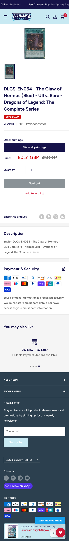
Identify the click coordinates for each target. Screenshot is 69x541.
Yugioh (9, 124)
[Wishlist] (60, 532)
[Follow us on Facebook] (6, 478)
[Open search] (48, 17)
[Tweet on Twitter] (55, 216)
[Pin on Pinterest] (48, 216)
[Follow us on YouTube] (27, 478)
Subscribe (15, 442)
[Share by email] (62, 216)
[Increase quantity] (41, 170)
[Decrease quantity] (22, 170)
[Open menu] (5, 16)
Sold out (34, 183)
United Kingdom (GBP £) (19, 459)
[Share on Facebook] (41, 216)
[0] (62, 17)
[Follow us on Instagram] (20, 478)
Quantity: (9, 169)
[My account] (55, 17)
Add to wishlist (34, 193)
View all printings (34, 147)
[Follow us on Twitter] (13, 478)
